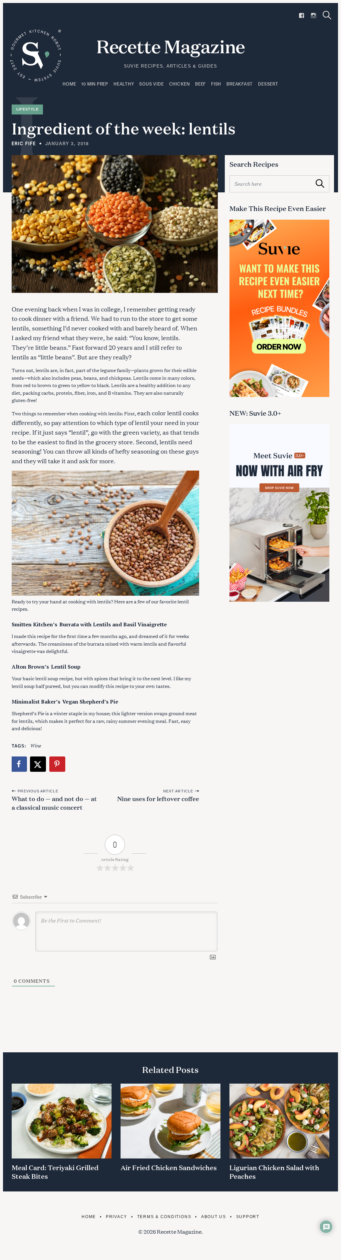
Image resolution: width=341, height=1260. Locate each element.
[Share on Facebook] (19, 764)
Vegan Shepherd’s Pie (90, 701)
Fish (216, 84)
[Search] (327, 15)
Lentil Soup (66, 666)
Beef (200, 84)
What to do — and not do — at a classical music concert (54, 802)
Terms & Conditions (164, 1216)
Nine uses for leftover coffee (158, 798)
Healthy (124, 84)
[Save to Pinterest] (57, 764)
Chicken (179, 84)
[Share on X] (38, 764)
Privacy (116, 1216)
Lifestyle (27, 109)
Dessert (268, 84)
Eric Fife (24, 143)
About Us (213, 1216)
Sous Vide (151, 84)
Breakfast (239, 84)
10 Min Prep (94, 84)
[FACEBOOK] (301, 15)
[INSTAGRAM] (313, 15)
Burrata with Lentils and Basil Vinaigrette (113, 624)
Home (69, 84)
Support (247, 1216)
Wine (35, 745)
